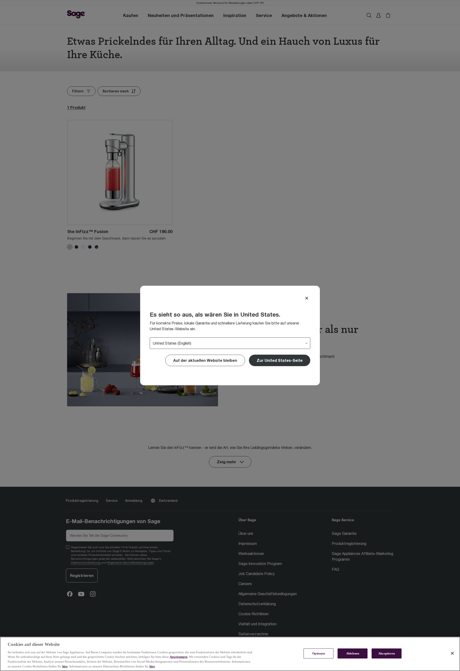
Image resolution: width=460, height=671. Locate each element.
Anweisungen (178, 657)
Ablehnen (352, 653)
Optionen (318, 653)
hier (65, 666)
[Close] (306, 298)
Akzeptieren (386, 653)
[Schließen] (452, 653)
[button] (279, 360)
